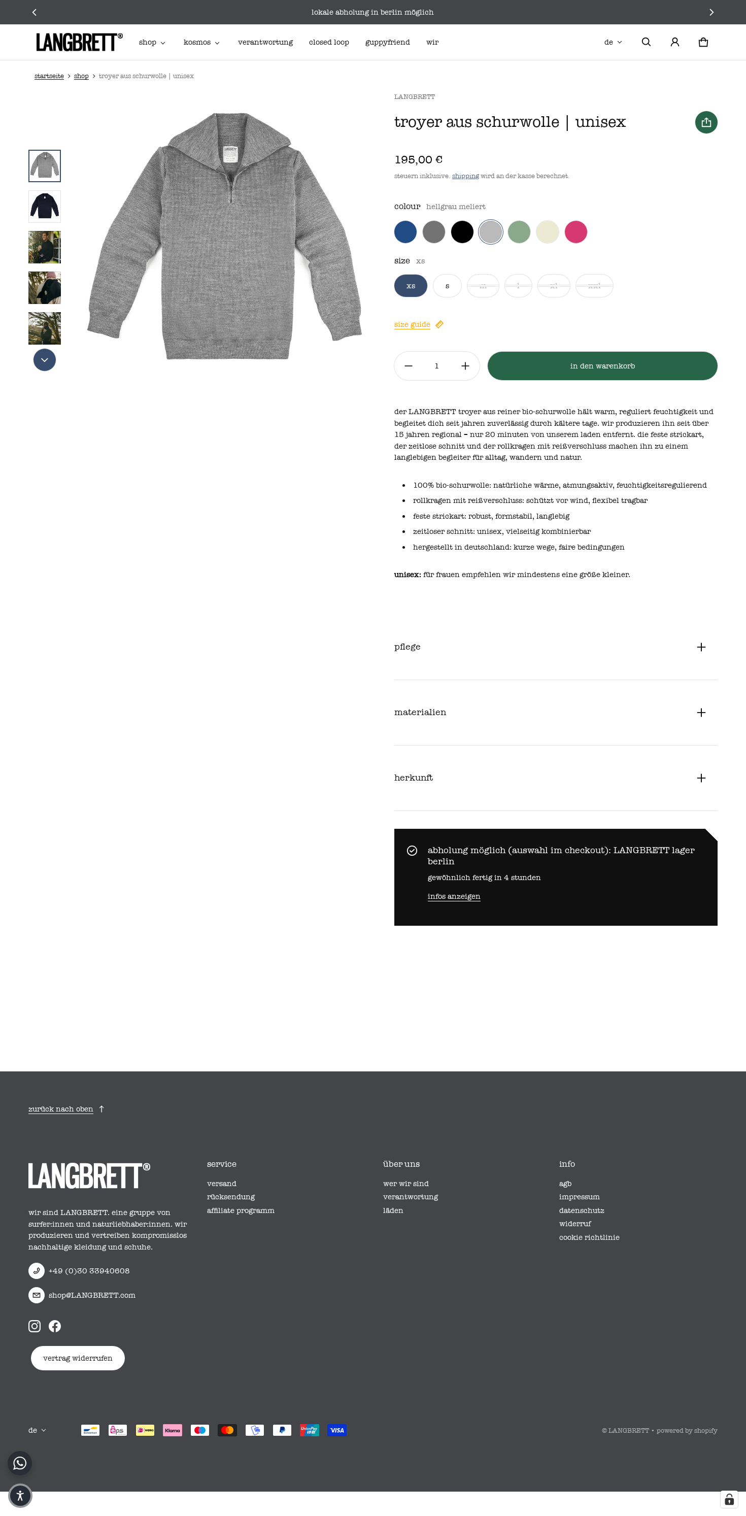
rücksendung (231, 1196)
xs (410, 285)
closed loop (329, 42)
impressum (579, 1196)
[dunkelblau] (405, 232)
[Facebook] (55, 1326)
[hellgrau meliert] (491, 232)
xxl (594, 285)
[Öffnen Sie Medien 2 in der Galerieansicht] (44, 206)
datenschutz (581, 1210)
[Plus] (465, 366)
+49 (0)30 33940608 (89, 1270)
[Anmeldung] (675, 42)
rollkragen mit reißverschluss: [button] (469, 500)
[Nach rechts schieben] (712, 12)
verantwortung (265, 42)
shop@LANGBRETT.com (92, 1295)
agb (565, 1183)
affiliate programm (241, 1210)
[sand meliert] (547, 232)
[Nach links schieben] (34, 12)
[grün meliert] (519, 232)
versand (221, 1183)
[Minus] (408, 366)
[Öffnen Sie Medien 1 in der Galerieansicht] (44, 166)
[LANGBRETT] (80, 42)
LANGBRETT (628, 1430)
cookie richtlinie (589, 1237)
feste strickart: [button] (440, 516)
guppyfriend (387, 42)
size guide (412, 324)
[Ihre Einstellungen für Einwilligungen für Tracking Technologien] (729, 1499)
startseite (49, 76)
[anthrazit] (434, 232)
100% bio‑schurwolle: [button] (453, 485)
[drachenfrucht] (576, 232)
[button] (646, 42)
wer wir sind (406, 1183)
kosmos (197, 42)
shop (147, 42)
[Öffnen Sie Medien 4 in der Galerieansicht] (44, 288)
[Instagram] (34, 1326)
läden (393, 1210)
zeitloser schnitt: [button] (445, 531)
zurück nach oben (60, 1109)
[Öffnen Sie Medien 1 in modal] (224, 246)
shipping (465, 176)
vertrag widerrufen (78, 1358)
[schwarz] (462, 232)
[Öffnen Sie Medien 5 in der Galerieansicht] (44, 328)
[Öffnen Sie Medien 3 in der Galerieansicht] (44, 247)
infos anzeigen (454, 896)
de (608, 42)
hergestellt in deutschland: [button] (463, 547)
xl (554, 285)
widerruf (575, 1223)
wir (432, 42)
